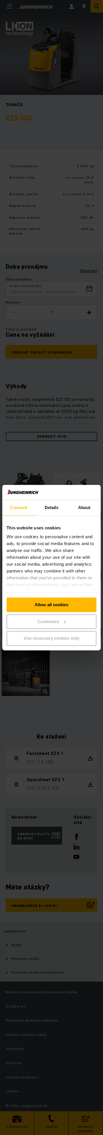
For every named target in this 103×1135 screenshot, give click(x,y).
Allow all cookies (51, 604)
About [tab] (84, 507)
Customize (48, 621)
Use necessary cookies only (51, 638)
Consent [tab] (18, 507)
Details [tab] (52, 507)
